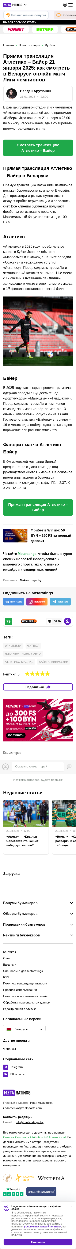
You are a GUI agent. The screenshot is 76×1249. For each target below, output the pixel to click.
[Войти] (65, 5)
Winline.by (13, 645)
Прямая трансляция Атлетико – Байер (38, 507)
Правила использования (20, 989)
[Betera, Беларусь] (45, 29)
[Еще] (70, 5)
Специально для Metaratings (23, 971)
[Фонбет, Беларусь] (16, 29)
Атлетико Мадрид (19, 661)
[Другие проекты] (15, 5)
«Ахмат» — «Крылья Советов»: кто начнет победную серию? (22, 841)
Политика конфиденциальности (25, 983)
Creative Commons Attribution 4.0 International (34, 1137)
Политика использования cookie (25, 996)
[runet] (7, 1178)
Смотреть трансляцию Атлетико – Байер (38, 148)
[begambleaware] (41, 1191)
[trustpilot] (13, 1191)
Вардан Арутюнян (35, 91)
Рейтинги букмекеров (21, 935)
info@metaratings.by (29, 1122)
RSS (6, 977)
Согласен (38, 1242)
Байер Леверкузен (53, 661)
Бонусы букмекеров (20, 903)
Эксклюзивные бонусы (28, 15)
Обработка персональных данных (26, 1002)
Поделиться (35, 687)
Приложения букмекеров (24, 924)
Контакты (9, 952)
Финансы (9, 1048)
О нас (7, 958)
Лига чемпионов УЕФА (23, 653)
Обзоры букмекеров (20, 913)
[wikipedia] (51, 1178)
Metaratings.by (30, 580)
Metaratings (27, 554)
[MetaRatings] (17, 1093)
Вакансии (9, 964)
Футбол (33, 645)
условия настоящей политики (42, 1226)
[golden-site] (24, 1178)
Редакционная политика (20, 1008)
